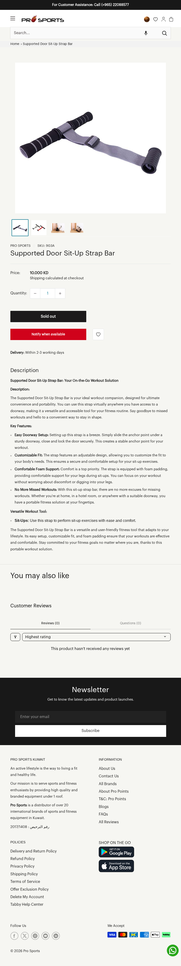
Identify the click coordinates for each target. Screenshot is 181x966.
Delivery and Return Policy (33, 851)
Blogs (104, 807)
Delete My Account (27, 897)
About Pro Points (114, 791)
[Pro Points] (147, 19)
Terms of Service (25, 882)
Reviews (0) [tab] (50, 623)
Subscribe (90, 731)
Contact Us (109, 776)
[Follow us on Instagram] (35, 936)
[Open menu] (12, 18)
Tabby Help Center (26, 904)
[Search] (165, 33)
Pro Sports (20, 246)
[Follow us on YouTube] (45, 936)
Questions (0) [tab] (130, 623)
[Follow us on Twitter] (25, 936)
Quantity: (18, 293)
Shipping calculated (46, 278)
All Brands (108, 784)
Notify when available (48, 334)
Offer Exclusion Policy (29, 889)
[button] (146, 33)
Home (14, 43)
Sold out (48, 316)
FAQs (103, 814)
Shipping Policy (24, 874)
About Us (107, 769)
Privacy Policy (22, 866)
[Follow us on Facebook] (14, 936)
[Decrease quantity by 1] (35, 293)
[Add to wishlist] (98, 334)
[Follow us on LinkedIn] (56, 936)
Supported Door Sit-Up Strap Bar (48, 43)
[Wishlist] (155, 19)
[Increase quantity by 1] (60, 293)
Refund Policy (22, 859)
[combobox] (84, 33)
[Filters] (15, 637)
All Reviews (109, 822)
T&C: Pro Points (112, 799)
